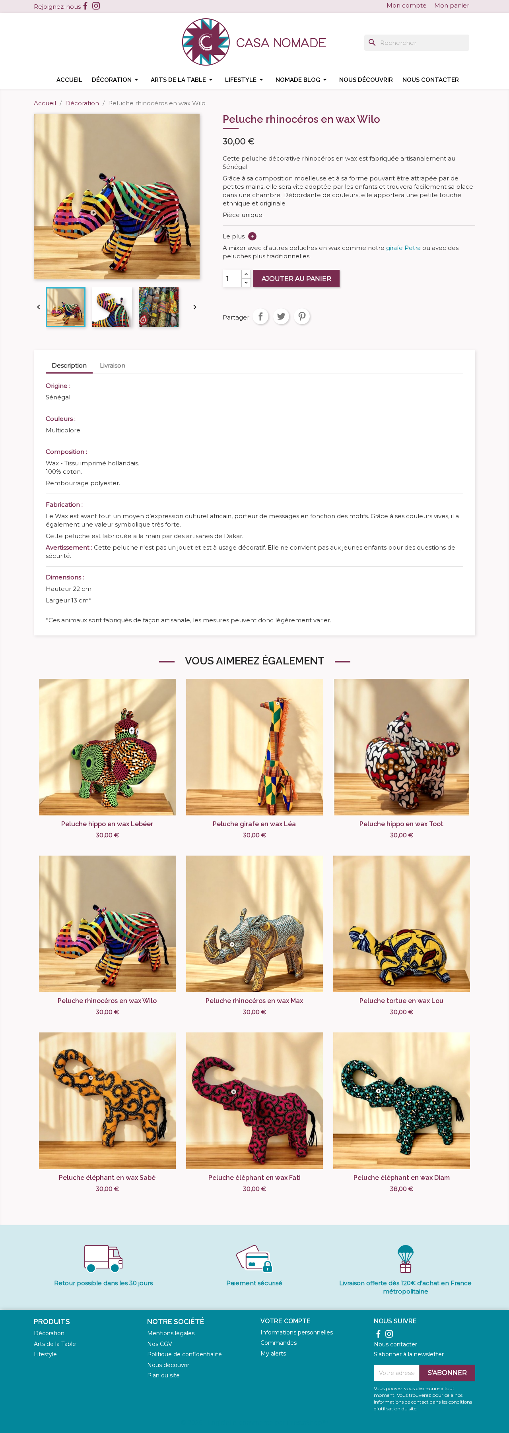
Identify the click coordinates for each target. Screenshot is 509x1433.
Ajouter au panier (296, 279)
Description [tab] (69, 365)
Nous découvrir (366, 79)
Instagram (96, 6)
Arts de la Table (55, 1344)
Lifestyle (245, 79)
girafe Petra (403, 248)
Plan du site (163, 1375)
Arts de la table (183, 79)
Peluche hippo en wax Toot (401, 824)
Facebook (85, 6)
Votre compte (285, 1321)
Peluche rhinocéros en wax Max (254, 1001)
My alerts (273, 1353)
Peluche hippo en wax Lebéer (107, 824)
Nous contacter (430, 79)
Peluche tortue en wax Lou (401, 1001)
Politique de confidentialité (184, 1354)
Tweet (281, 316)
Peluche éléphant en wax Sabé (107, 1177)
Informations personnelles (296, 1332)
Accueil (69, 79)
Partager (260, 316)
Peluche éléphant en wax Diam (402, 1177)
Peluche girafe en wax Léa (254, 824)
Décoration (116, 79)
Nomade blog (303, 79)
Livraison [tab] (112, 365)
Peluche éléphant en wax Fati (254, 1177)
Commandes (278, 1342)
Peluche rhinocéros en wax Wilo (107, 1001)
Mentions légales (170, 1333)
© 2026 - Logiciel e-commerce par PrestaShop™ (254, 1422)
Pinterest (302, 316)
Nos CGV (159, 1344)
